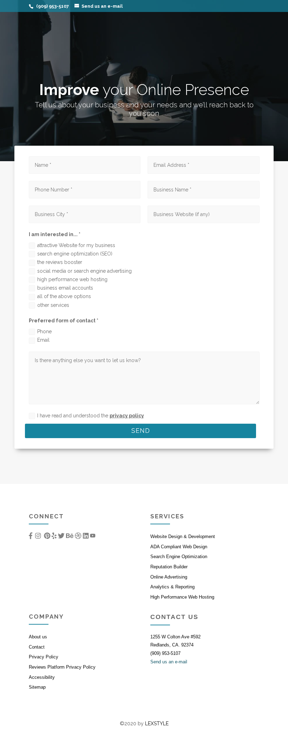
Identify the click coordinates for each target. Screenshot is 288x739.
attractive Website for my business (76, 245)
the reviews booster (59, 262)
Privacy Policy (43, 656)
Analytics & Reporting (172, 586)
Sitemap (37, 687)
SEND (140, 430)
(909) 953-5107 (165, 653)
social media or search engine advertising (84, 271)
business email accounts (65, 288)
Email (43, 340)
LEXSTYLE (157, 723)
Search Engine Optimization (178, 556)
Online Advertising (168, 577)
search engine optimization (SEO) (74, 254)
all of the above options (64, 296)
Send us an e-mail (168, 661)
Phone (44, 331)
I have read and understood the (90, 415)
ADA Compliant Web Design (178, 546)
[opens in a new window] (30, 535)
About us (38, 636)
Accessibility (42, 677)
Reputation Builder (169, 566)
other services (53, 305)
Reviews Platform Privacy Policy (62, 667)
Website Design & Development (182, 536)
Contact (37, 647)
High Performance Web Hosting (182, 597)
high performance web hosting (72, 279)
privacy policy (127, 415)
